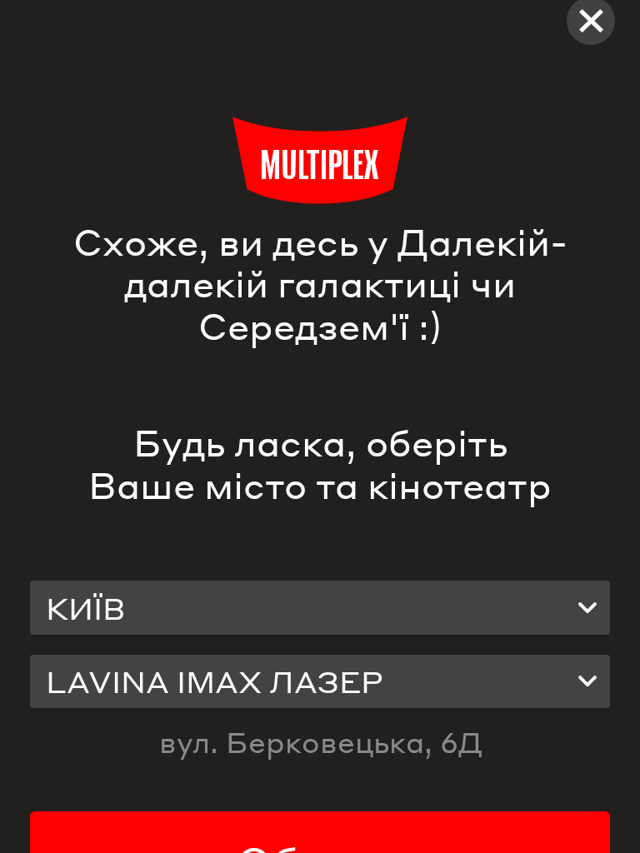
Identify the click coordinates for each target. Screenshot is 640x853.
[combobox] (320, 607)
